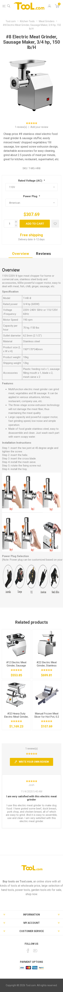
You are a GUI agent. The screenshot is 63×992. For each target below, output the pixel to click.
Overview (20, 254)
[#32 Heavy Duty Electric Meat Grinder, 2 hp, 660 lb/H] (16, 694)
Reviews (43, 254)
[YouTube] (35, 950)
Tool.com (26, 881)
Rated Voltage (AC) (30, 180)
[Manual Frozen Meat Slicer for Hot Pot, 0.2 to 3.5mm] (46, 694)
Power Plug (30, 196)
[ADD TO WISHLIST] (55, 224)
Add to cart (35, 223)
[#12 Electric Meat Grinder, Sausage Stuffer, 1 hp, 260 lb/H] (16, 643)
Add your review (39, 127)
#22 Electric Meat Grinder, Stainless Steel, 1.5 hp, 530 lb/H (46, 665)
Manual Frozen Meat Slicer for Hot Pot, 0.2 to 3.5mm (46, 716)
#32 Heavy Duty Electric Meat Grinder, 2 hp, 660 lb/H (16, 716)
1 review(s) (21, 127)
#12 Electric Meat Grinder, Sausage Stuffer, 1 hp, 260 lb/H (16, 665)
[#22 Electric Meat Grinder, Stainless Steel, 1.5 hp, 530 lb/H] (46, 643)
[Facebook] (28, 950)
